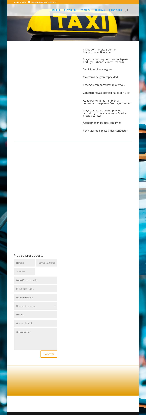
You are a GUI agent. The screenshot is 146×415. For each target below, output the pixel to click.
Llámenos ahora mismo (57, 383)
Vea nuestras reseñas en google (120, 384)
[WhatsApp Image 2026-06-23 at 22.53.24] (42, 89)
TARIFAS (86, 10)
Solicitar (49, 354)
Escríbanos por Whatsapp (88, 383)
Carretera (42, 150)
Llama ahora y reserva (73, 227)
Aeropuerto (24, 150)
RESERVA (100, 10)
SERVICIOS (70, 10)
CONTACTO (115, 10)
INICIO (56, 10)
